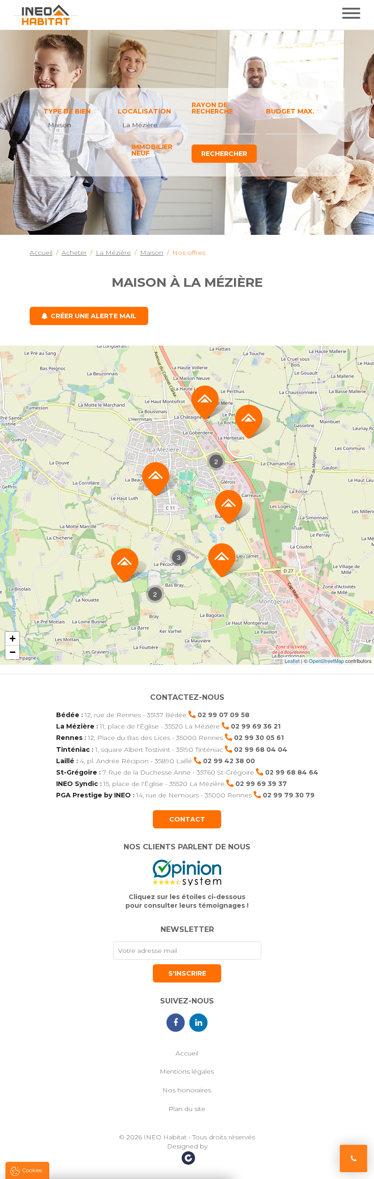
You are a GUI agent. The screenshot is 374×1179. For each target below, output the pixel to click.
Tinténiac (73, 749)
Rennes (69, 738)
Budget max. (290, 111)
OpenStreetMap (326, 660)
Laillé (65, 761)
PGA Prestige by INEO (93, 795)
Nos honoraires (186, 1090)
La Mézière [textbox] (139, 125)
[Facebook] (175, 1023)
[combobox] (76, 125)
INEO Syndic (77, 784)
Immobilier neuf (151, 150)
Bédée (67, 715)
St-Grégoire (76, 772)
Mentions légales (187, 1071)
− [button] (13, 652)
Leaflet (292, 660)
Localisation (144, 111)
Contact (187, 819)
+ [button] (13, 638)
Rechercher (224, 154)
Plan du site (186, 1109)
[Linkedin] (198, 1023)
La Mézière (75, 726)
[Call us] (353, 1158)
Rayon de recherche (212, 108)
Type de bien (67, 111)
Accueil (187, 1053)
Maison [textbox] (59, 125)
